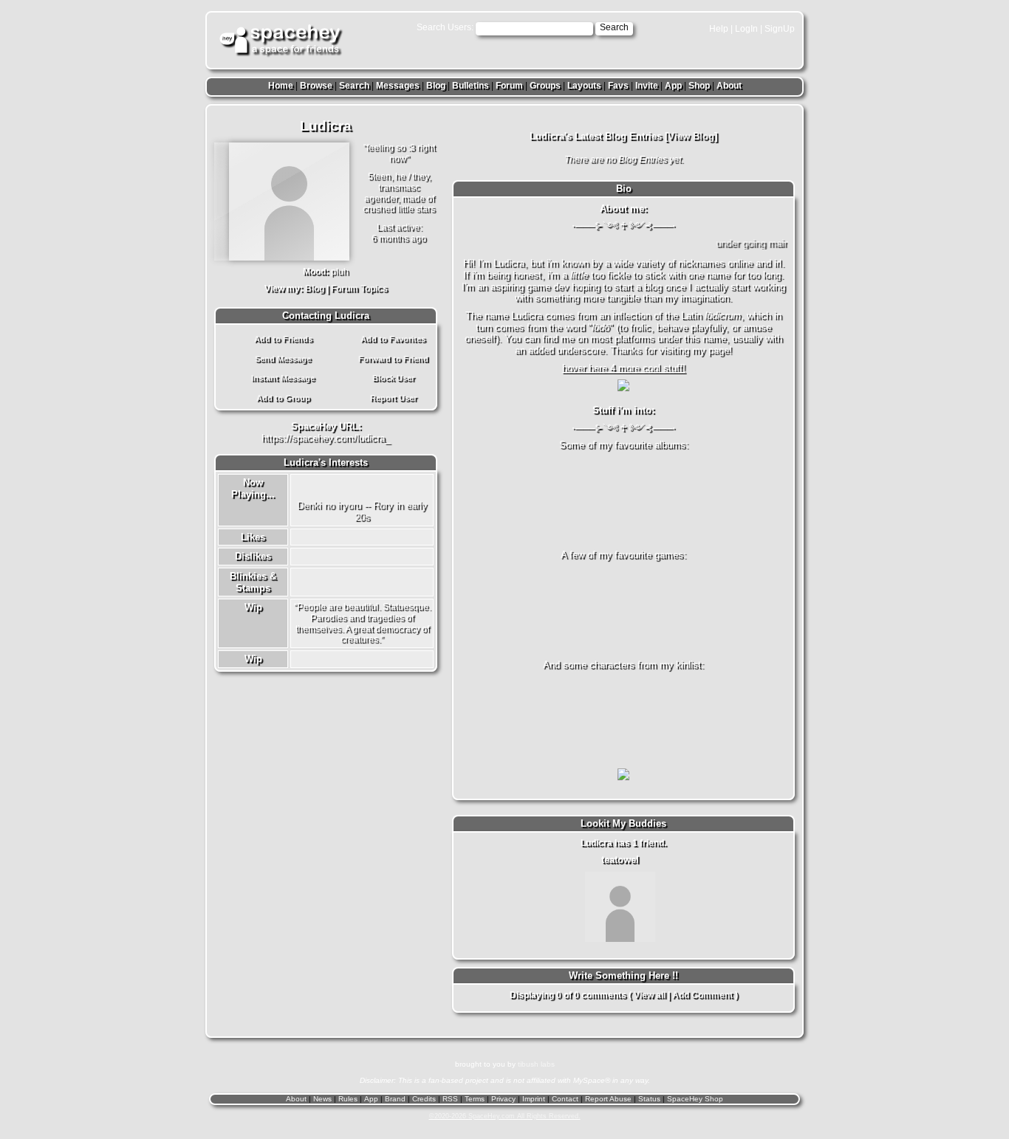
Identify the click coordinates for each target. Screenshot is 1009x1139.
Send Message (283, 358)
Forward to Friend (393, 358)
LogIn (746, 29)
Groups (545, 85)
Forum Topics (359, 288)
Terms (475, 1099)
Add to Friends (283, 338)
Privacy (503, 1099)
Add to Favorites (392, 338)
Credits (424, 1099)
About (729, 85)
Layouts (584, 85)
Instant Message (283, 378)
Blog (435, 85)
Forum (509, 85)
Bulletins (470, 85)
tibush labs (536, 1064)
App (673, 85)
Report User (393, 397)
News (322, 1099)
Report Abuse (608, 1099)
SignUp (780, 29)
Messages (398, 85)
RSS (450, 1099)
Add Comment (702, 995)
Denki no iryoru (329, 505)
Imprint (533, 1099)
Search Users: (445, 27)
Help (718, 29)
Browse (316, 85)
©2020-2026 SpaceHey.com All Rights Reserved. (505, 1116)
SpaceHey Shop (695, 1099)
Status (649, 1099)
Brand (395, 1099)
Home (280, 85)
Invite (646, 85)
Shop (699, 85)
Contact (565, 1099)
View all (650, 995)
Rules (348, 1099)
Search (614, 27)
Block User (393, 378)
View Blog (691, 136)
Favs (618, 85)
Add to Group (283, 397)
